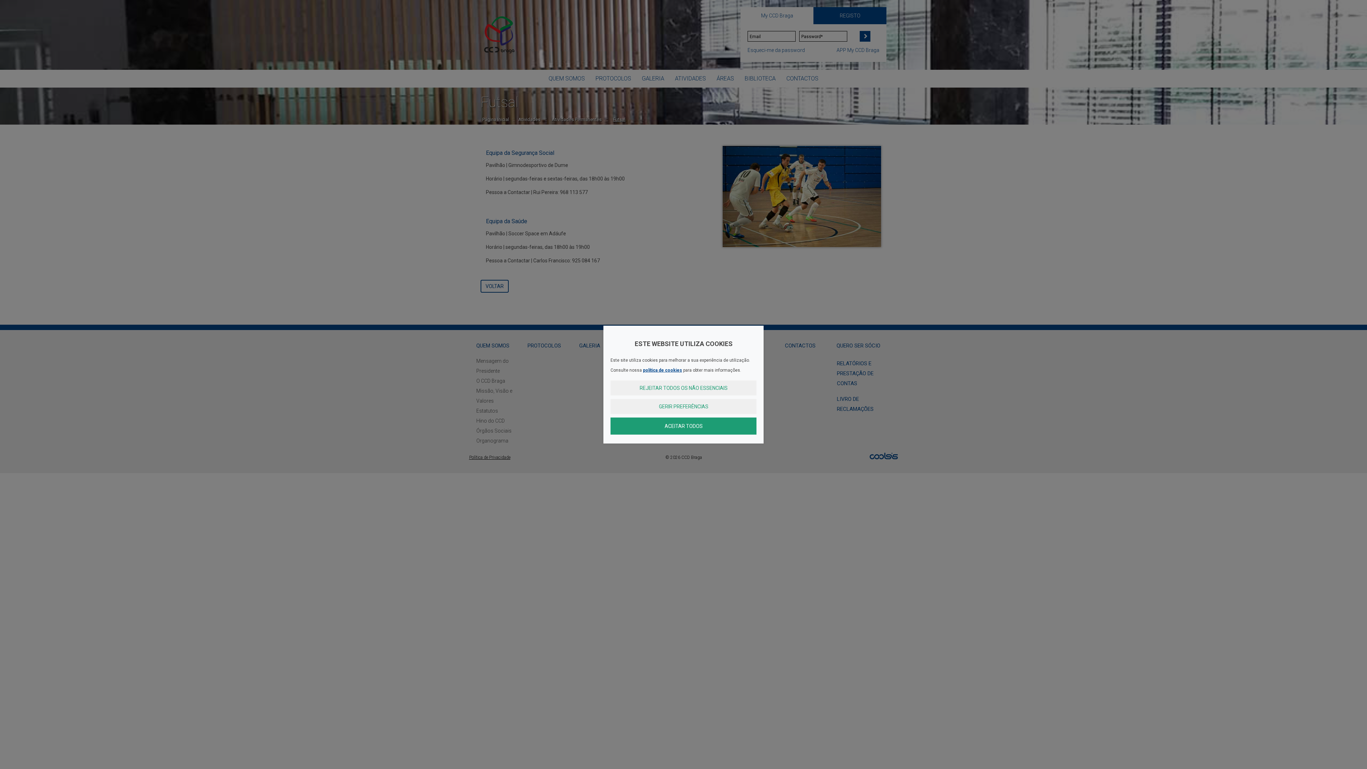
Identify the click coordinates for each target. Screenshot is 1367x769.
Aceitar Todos (684, 426)
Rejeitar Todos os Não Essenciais (684, 388)
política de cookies (662, 369)
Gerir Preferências (683, 406)
